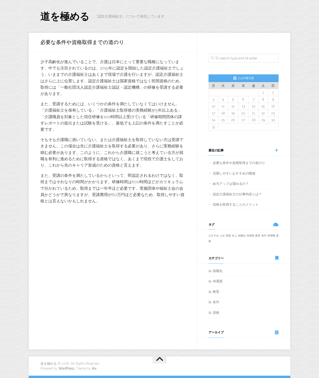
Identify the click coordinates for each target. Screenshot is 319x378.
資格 (216, 312)
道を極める (65, 16)
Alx (94, 368)
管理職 (271, 235)
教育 (257, 235)
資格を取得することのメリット (236, 204)
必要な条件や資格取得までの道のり (239, 163)
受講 (228, 235)
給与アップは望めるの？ (231, 183)
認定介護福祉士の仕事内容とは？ (237, 194)
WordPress (66, 368)
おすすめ (214, 235)
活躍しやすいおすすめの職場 (234, 173)
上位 (222, 235)
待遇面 (250, 235)
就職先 (242, 235)
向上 (234, 235)
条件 (263, 235)
